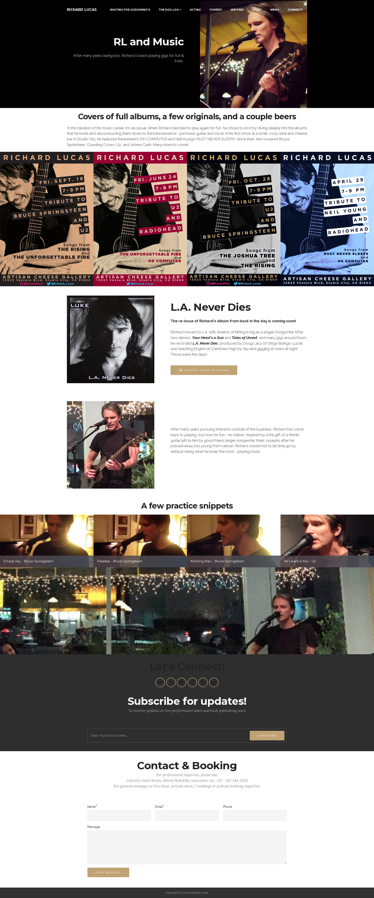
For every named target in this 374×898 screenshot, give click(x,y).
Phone (227, 806)
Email (159, 806)
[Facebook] (171, 682)
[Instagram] (192, 682)
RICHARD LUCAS (82, 10)
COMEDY (216, 9)
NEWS (274, 9)
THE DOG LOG (169, 9)
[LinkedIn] (214, 682)
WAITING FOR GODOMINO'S (130, 9)
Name (91, 806)
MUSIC (257, 9)
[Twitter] (160, 682)
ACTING (195, 9)
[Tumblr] (203, 682)
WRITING (237, 9)
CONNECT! (295, 9)
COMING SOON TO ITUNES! (206, 370)
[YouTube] (181, 682)
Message (93, 827)
